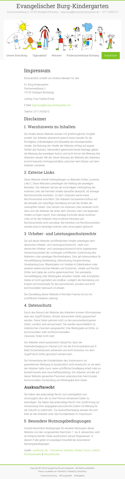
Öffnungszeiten (65, 476)
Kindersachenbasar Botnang (83, 55)
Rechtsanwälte (32, 454)
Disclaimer (56, 450)
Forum (86, 450)
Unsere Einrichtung (16, 55)
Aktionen (57, 55)
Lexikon (95, 450)
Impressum (110, 55)
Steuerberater (52, 454)
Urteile (77, 450)
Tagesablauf (39, 55)
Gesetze (68, 450)
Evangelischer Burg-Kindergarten (62, 6)
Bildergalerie (79, 476)
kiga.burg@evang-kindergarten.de (51, 105)
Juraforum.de (40, 450)
